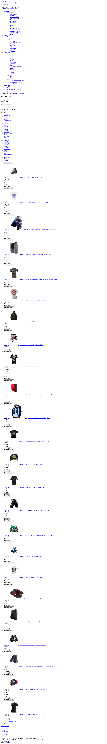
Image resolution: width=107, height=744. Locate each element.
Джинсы (12, 51)
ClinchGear (6, 119)
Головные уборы (14, 49)
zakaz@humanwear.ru (49, 739)
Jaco (5, 137)
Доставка (6, 730)
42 (6, 603)
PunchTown (7, 143)
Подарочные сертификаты (17, 80)
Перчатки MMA (14, 17)
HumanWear (4, 1)
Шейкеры (9, 87)
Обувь (11, 34)
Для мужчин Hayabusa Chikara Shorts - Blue (30, 556)
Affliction (6, 116)
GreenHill (6, 132)
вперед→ (6, 723)
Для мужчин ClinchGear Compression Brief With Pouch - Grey (35, 254)
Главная (3, 92)
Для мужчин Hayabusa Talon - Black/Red (35, 598)
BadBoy (6, 117)
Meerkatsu (6, 140)
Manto (5, 139)
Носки (11, 68)
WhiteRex (6, 157)
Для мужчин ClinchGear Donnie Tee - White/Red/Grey (33, 300)
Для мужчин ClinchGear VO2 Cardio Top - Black (31, 487)
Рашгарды (12, 41)
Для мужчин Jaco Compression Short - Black (30, 622)
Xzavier (6, 159)
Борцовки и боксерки (16, 31)
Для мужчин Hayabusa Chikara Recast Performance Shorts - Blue (40, 229)
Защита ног (13, 21)
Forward (6, 130)
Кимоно (12, 15)
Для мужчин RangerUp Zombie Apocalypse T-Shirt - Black (34, 441)
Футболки (12, 45)
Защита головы (14, 19)
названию (21, 93)
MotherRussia (7, 142)
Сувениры (13, 83)
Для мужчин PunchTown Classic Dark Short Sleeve (32, 714)
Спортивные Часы (15, 82)
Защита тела (13, 14)
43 (6, 602)
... (14, 722)
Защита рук (13, 22)
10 (12, 722)
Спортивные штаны (15, 42)
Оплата (6, 731)
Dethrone (6, 122)
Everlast (6, 123)
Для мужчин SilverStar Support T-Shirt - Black (30, 366)
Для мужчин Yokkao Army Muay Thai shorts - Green (32, 645)
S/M (7, 467)
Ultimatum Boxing (8, 154)
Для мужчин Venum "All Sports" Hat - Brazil (30, 464)
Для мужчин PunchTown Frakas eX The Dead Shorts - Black (34, 510)
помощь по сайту (5, 726)
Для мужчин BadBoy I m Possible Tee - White (30, 577)
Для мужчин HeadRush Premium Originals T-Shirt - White (33, 202)
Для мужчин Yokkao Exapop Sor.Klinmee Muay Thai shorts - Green (36, 535)
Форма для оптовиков (6, 5)
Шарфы (12, 70)
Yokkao (6, 160)
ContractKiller (7, 120)
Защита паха (13, 28)
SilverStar (6, 147)
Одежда (9, 39)
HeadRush (6, 136)
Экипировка (7, 11)
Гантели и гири (14, 32)
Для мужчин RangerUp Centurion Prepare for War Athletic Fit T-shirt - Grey (38, 279)
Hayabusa (6, 134)
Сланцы (12, 56)
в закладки (6, 177)
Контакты (6, 734)
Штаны (12, 72)
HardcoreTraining (8, 133)
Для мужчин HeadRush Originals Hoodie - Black (31, 321)
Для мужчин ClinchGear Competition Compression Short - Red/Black (36, 394)
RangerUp (6, 144)
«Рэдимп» (7, 742)
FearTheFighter (7, 126)
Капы (11, 25)
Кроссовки (13, 55)
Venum (5, 156)
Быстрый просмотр (8, 163)
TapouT (6, 150)
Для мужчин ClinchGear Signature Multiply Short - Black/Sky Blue (36, 666)
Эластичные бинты (15, 29)
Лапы (11, 27)
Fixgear (6, 127)
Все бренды (7, 115)
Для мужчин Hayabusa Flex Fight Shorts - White (31, 345)
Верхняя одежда (11, 36)
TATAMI (6, 151)
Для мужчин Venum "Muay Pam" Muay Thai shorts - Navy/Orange (36, 689)
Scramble (6, 146)
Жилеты (12, 78)
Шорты (12, 46)
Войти (2, 8)
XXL (7, 184)
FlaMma (6, 129)
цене (17, 93)
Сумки (12, 24)
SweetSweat (7, 149)
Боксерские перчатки (15, 18)
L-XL (7, 469)
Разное (8, 86)
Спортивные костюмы (16, 44)
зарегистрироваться (12, 8)
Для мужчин (7, 52)
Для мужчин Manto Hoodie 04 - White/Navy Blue (37, 418)
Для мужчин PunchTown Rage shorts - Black (30, 177)
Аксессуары (10, 79)
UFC (5, 153)
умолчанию (12, 93)
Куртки (12, 38)
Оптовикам (7, 733)
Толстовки (13, 48)
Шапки (12, 65)
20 (15, 722)
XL (7, 211)
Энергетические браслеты (14, 89)
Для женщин (7, 35)
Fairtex (5, 125)
